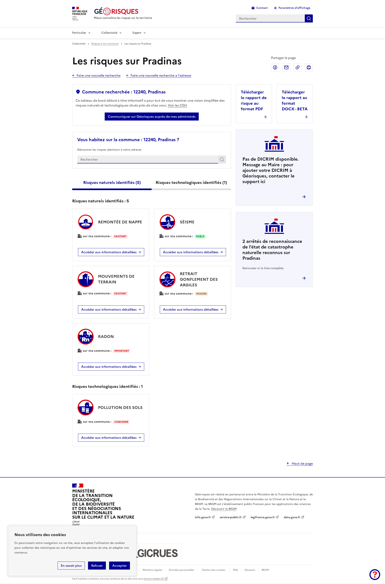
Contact (262, 8)
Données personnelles (181, 570)
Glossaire (249, 570)
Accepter (119, 565)
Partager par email (286, 67)
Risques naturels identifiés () (112, 182)
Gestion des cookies (213, 570)
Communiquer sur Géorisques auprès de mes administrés (152, 116)
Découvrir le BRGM (224, 509)
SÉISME (187, 222)
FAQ (235, 570)
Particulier (79, 33)
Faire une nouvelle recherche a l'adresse (161, 75)
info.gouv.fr (203, 517)
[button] (374, 574)
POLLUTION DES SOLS (120, 408)
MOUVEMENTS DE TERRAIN (116, 279)
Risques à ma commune (105, 44)
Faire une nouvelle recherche (99, 75)
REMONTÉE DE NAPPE (120, 222)
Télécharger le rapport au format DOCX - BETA (295, 100)
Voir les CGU (177, 105)
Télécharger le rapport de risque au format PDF (254, 100)
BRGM (265, 570)
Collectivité (109, 33)
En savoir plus (71, 565)
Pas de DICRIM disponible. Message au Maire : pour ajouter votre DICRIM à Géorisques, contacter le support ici (270, 170)
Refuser (97, 565)
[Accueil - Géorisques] (123, 11)
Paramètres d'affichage (294, 8)
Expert (137, 33)
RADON (106, 337)
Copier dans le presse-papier (298, 67)
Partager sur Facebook (275, 67)
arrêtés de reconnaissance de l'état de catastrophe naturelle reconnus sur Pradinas (272, 250)
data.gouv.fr (292, 517)
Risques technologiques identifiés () (191, 182)
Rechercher (222, 160)
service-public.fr (231, 517)
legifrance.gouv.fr (263, 517)
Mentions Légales (152, 570)
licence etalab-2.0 (154, 579)
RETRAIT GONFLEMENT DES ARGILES (199, 279)
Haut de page (302, 463)
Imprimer (309, 67)
